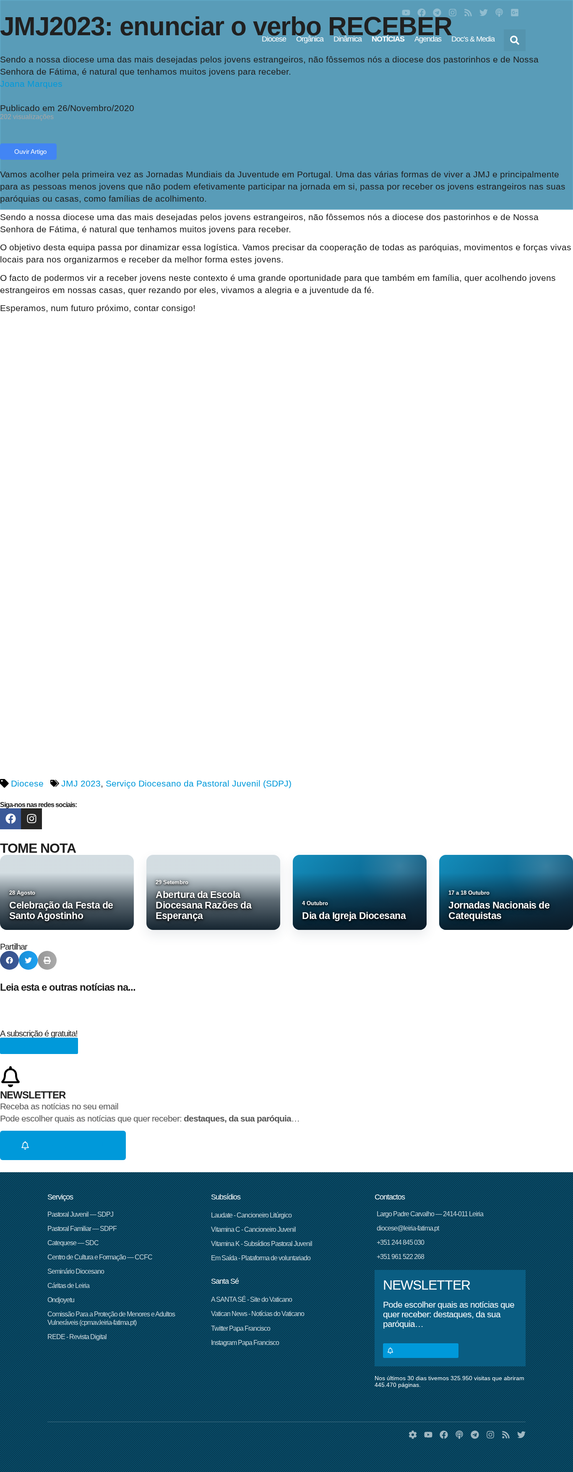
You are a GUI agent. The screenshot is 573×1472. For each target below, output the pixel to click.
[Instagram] (452, 12)
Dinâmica (347, 39)
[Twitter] (483, 12)
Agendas (427, 39)
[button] (515, 40)
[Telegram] (437, 12)
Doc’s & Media (473, 39)
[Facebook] (421, 12)
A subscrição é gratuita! (39, 1033)
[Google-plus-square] (514, 12)
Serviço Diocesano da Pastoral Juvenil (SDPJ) (199, 783)
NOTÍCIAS (388, 39)
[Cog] (413, 1434)
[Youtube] (406, 12)
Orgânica (309, 39)
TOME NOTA (38, 848)
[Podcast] (499, 12)
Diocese (274, 39)
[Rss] (468, 12)
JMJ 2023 (81, 783)
